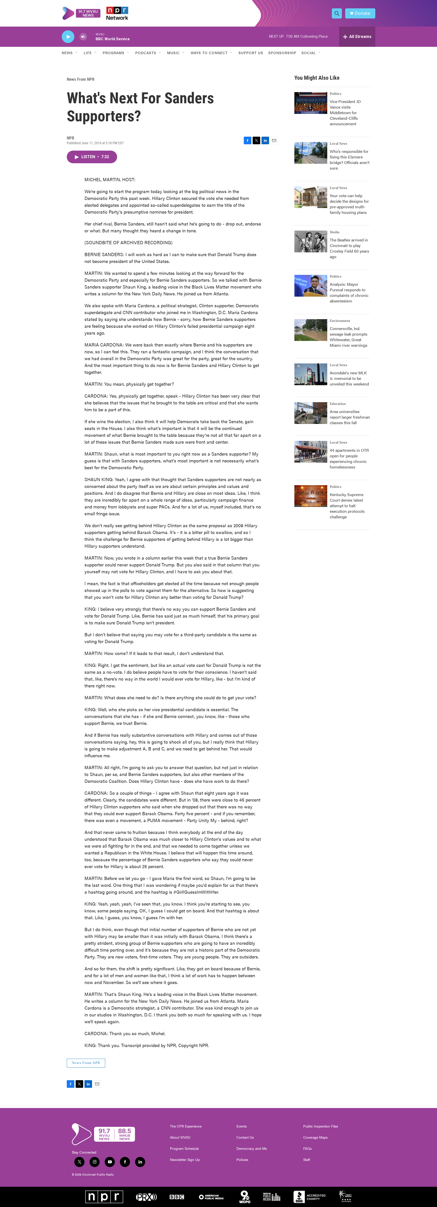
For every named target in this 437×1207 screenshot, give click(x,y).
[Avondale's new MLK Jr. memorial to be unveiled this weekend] (310, 374)
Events (241, 1126)
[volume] (83, 37)
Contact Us (245, 1137)
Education (338, 404)
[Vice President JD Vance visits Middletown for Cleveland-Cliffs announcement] (310, 103)
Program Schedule (184, 1149)
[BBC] (177, 1197)
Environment (340, 321)
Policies (242, 1160)
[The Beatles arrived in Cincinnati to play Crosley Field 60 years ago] (310, 241)
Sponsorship (282, 52)
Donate (362, 13)
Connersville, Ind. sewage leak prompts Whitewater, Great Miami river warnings (348, 336)
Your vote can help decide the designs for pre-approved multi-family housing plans (349, 204)
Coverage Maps (315, 1137)
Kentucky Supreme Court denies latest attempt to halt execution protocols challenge (347, 506)
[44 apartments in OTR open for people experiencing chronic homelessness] (310, 452)
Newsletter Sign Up (185, 1160)
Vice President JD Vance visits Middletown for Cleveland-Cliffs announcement (345, 112)
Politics (335, 94)
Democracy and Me (251, 1149)
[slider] (91, 36)
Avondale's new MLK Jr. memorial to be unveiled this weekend (349, 378)
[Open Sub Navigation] (77, 53)
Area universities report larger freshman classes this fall (350, 416)
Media (334, 232)
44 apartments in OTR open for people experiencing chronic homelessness (349, 458)
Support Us (250, 52)
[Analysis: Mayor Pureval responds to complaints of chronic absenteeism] (310, 286)
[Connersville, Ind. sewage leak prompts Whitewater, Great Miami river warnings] (310, 330)
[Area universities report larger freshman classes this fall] (310, 413)
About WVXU (180, 1137)
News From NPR (80, 79)
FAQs (307, 1149)
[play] (68, 37)
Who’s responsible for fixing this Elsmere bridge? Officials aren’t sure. (349, 159)
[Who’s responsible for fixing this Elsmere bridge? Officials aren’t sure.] (310, 153)
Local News (338, 144)
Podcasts (145, 52)
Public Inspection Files (320, 1126)
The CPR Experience (186, 1126)
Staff (306, 1160)
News (67, 52)
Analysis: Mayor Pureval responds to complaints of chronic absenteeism (349, 292)
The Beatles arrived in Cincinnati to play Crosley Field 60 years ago (349, 248)
